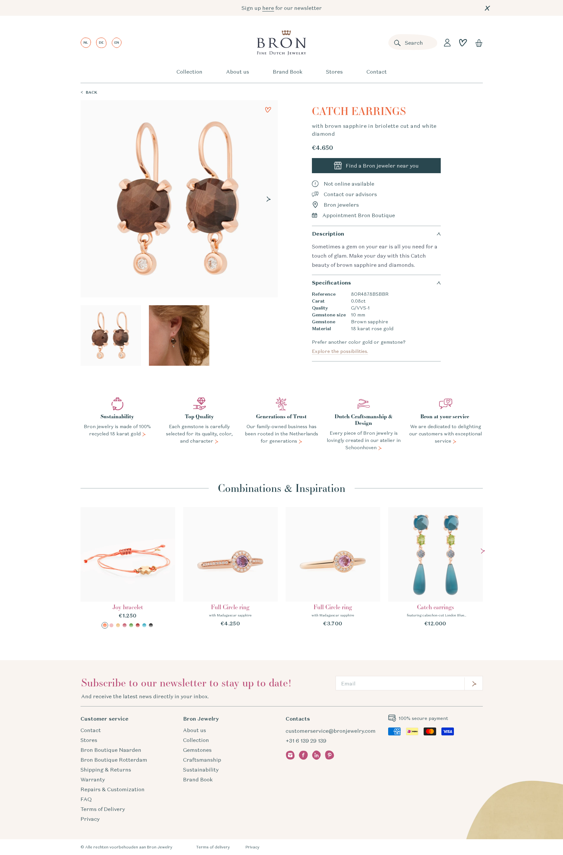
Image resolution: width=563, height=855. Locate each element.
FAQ (86, 799)
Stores (334, 71)
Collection (189, 71)
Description (328, 233)
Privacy (90, 819)
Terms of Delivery (103, 809)
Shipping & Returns (106, 769)
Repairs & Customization (113, 789)
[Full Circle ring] (230, 567)
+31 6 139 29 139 (306, 740)
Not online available (349, 183)
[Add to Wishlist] (268, 109)
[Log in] (447, 43)
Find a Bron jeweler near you (382, 165)
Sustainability (201, 769)
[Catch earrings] (435, 567)
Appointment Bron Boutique (358, 215)
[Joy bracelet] (128, 568)
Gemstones (197, 750)
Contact (376, 71)
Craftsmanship (202, 759)
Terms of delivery (213, 846)
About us (237, 71)
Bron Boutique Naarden (111, 750)
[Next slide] (268, 199)
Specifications (331, 282)
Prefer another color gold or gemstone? (359, 346)
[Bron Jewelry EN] (281, 42)
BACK (91, 92)
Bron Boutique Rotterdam (114, 759)
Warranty (93, 779)
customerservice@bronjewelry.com (331, 731)
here (268, 8)
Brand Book (287, 71)
